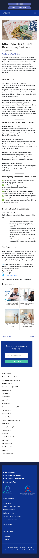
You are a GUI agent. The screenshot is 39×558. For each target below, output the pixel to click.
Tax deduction (6, 443)
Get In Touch (17, 361)
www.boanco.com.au (10, 275)
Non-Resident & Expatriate (12, 507)
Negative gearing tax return (10, 420)
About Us (6, 540)
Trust (3, 450)
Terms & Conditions (22, 550)
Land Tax (4, 417)
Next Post (34, 336)
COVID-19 (5, 397)
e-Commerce (7, 503)
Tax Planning (6, 447)
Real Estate (5, 430)
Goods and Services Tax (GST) (10, 407)
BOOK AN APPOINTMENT (19, 7)
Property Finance (7, 427)
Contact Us (6, 536)
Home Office (5, 410)
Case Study (5, 390)
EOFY (3, 400)
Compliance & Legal (10, 550)
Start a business (6, 437)
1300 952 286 (19, 4)
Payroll (4, 423)
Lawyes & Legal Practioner (12, 516)
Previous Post (6, 336)
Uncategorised (6, 453)
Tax (3, 54)
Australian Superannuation (10, 380)
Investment (5, 413)
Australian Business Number (10, 377)
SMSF (4, 433)
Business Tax (9, 54)
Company (5, 393)
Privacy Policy (32, 550)
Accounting (5, 373)
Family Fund (5, 403)
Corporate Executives (10, 519)
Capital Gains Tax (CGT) (9, 387)
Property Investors (9, 510)
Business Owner (8, 513)
